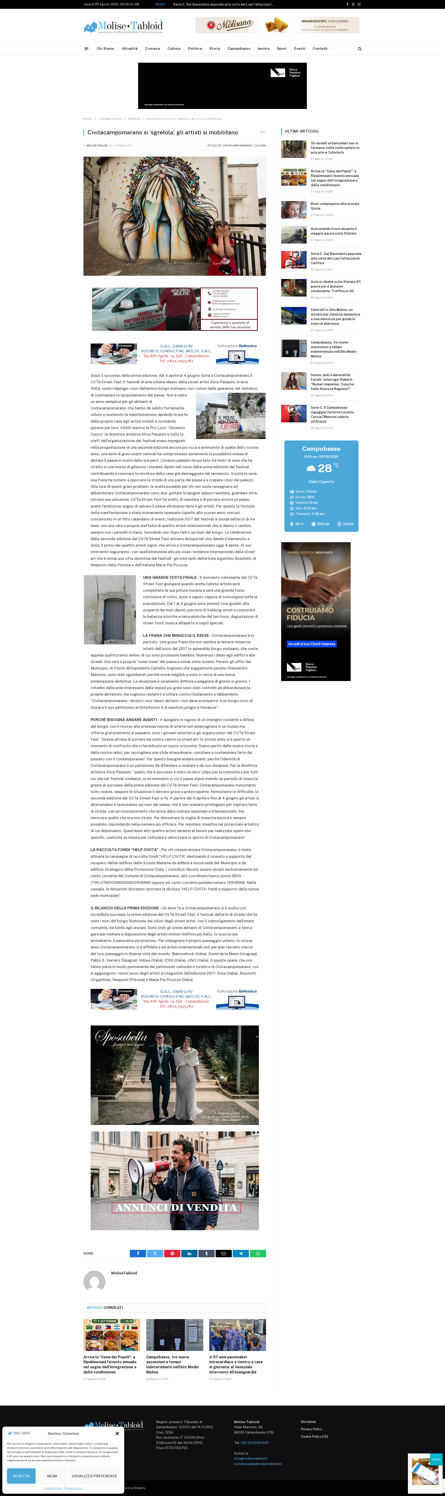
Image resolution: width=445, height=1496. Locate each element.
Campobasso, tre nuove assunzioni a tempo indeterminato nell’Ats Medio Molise (172, 1364)
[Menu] (87, 48)
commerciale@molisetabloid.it (258, 1464)
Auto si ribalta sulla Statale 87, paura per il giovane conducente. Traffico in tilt (219, 4)
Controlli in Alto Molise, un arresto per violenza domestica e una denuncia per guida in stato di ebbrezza (335, 316)
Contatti (320, 48)
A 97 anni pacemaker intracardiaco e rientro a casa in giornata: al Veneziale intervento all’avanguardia (236, 1364)
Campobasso (239, 48)
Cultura (174, 48)
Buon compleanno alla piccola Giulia (335, 206)
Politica (195, 48)
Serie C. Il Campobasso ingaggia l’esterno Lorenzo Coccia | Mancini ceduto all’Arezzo (332, 414)
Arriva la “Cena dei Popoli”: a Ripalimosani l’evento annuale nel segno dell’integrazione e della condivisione (110, 1364)
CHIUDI (436, 1459)
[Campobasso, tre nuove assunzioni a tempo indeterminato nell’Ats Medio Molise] (174, 1335)
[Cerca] (359, 48)
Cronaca (152, 48)
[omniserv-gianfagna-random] (175, 363)
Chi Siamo (105, 48)
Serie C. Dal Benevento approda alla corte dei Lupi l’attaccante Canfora (336, 258)
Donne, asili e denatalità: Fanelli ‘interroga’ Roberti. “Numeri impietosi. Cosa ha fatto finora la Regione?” (332, 382)
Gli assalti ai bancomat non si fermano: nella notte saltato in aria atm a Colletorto (335, 147)
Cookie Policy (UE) (314, 1436)
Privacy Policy (73, 1488)
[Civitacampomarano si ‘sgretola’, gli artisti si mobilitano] (174, 216)
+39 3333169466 (254, 1443)
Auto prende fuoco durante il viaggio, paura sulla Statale (334, 231)
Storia (214, 48)
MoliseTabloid (97, 145)
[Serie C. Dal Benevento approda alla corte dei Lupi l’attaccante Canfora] (294, 260)
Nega (52, 1476)
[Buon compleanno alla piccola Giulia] (294, 210)
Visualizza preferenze (94, 1476)
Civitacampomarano (238, 145)
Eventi (299, 48)
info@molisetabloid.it (251, 1458)
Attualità (130, 48)
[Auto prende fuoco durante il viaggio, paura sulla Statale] (294, 235)
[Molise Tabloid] (129, 26)
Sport (282, 48)
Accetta (21, 1476)
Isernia (264, 48)
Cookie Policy (53, 1488)
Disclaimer (308, 1422)
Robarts (139, 1488)
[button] (117, 1433)
